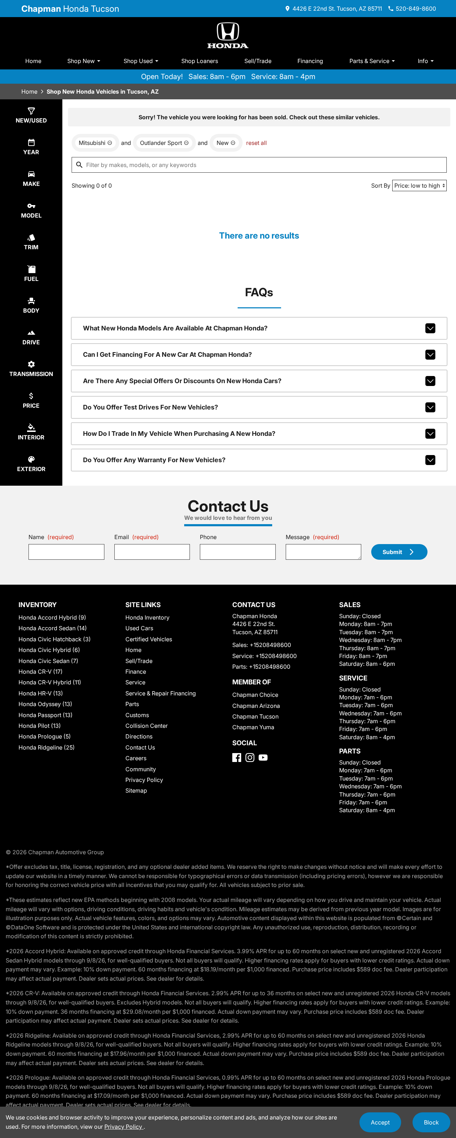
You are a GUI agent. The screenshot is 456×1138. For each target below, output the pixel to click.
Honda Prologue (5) (45, 736)
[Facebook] (237, 757)
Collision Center (146, 725)
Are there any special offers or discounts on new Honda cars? (182, 381)
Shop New (81, 60)
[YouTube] (263, 757)
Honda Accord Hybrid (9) (52, 617)
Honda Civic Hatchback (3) (55, 639)
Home (33, 60)
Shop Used (138, 60)
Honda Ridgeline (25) (47, 747)
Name (51, 537)
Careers (135, 758)
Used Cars (139, 628)
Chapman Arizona (256, 705)
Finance (135, 671)
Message (313, 537)
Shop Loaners (199, 60)
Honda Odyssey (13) (45, 704)
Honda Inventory (147, 617)
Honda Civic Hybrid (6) (49, 649)
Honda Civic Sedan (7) (48, 660)
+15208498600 (270, 644)
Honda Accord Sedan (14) (53, 628)
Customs (137, 715)
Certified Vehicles (148, 639)
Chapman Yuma (253, 727)
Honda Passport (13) (46, 715)
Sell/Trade (257, 60)
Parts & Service (369, 60)
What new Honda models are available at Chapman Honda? (175, 328)
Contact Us (140, 747)
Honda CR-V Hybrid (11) (50, 682)
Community (140, 769)
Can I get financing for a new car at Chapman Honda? (167, 354)
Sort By (380, 185)
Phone (208, 537)
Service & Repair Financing (160, 693)
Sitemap (136, 790)
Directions (138, 736)
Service (135, 682)
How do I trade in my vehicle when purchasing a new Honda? (179, 433)
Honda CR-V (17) (41, 671)
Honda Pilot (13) (40, 725)
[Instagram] (250, 757)
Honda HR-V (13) (41, 693)
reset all (256, 142)
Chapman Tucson (255, 716)
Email (136, 537)
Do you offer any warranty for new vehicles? (154, 460)
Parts (132, 704)
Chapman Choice (255, 694)
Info (423, 60)
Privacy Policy (144, 779)
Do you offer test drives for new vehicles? (150, 407)
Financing (310, 60)
